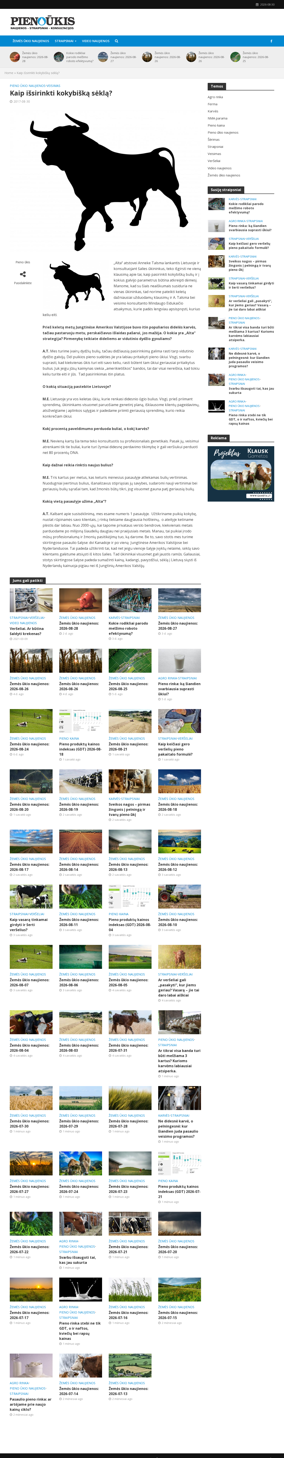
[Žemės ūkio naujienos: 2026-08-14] (80, 841)
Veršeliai (37, 618)
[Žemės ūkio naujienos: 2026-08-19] (80, 780)
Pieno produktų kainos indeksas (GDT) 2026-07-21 (179, 1191)
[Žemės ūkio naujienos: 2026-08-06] (80, 956)
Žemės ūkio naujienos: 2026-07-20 (178, 1249)
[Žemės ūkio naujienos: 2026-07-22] (31, 1223)
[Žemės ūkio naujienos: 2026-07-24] (80, 1163)
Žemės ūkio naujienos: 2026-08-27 (123, 57)
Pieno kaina (69, 738)
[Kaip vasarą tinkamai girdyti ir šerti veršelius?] (31, 896)
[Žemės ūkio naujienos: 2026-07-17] (31, 1289)
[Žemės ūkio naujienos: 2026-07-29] (80, 1097)
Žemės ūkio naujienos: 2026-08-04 (29, 1048)
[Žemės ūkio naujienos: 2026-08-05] (130, 956)
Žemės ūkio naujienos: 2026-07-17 (29, 1315)
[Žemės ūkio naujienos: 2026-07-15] (179, 1289)
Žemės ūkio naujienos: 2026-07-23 (128, 1189)
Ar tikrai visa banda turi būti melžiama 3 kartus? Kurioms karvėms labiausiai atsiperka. (179, 1060)
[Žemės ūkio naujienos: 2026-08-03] (80, 1022)
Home (8, 73)
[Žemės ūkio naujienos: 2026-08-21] (130, 720)
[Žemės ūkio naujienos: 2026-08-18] (179, 780)
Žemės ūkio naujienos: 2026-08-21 (128, 747)
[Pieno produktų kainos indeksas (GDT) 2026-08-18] (80, 720)
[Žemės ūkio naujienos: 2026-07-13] (130, 1365)
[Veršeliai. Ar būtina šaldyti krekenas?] (31, 599)
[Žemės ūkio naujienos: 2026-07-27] (31, 1163)
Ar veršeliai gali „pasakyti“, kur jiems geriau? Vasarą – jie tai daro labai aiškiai (178, 987)
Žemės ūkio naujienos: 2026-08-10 (178, 922)
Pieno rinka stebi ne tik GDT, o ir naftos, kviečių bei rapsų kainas (80, 1331)
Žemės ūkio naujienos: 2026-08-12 (178, 867)
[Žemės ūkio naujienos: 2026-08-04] (31, 1022)
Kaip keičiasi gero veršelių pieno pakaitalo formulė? (175, 749)
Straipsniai (64, 41)
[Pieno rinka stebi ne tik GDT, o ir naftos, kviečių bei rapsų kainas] (80, 1289)
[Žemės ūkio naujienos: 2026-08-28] (14, 57)
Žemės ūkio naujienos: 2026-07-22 (29, 1249)
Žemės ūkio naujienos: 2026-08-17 (29, 867)
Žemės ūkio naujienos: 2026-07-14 (79, 1391)
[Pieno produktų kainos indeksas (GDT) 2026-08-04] (130, 896)
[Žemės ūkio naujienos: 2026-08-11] (80, 896)
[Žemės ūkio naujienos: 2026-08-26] (146, 57)
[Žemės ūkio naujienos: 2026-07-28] (130, 1097)
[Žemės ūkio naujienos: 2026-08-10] (179, 896)
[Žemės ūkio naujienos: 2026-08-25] (234, 57)
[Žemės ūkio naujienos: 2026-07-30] (31, 1097)
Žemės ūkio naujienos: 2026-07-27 (29, 1189)
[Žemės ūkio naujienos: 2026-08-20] (31, 780)
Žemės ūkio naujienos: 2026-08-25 (256, 57)
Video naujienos (95, 41)
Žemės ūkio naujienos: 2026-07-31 (128, 1048)
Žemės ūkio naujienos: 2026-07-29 (79, 1124)
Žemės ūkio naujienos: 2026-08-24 (29, 747)
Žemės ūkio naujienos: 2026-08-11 (79, 922)
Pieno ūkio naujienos (27, 86)
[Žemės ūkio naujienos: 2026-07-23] (130, 1163)
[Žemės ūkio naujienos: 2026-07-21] (130, 1223)
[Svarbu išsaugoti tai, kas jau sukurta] (80, 1223)
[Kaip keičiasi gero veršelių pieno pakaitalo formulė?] (179, 720)
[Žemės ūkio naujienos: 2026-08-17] (31, 841)
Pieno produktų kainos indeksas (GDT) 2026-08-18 (80, 749)
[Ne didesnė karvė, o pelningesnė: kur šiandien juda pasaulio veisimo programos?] (179, 1097)
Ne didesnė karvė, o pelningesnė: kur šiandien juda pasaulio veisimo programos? (178, 1129)
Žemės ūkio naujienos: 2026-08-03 (79, 1048)
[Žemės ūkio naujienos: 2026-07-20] (179, 1223)
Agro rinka (167, 678)
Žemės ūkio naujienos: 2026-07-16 (128, 1315)
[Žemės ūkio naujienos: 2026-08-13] (130, 841)
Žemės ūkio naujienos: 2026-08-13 (128, 867)
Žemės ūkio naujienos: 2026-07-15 (178, 1315)
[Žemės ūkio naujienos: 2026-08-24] (31, 720)
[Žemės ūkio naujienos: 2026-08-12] (179, 841)
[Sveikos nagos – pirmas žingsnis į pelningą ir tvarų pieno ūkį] (130, 780)
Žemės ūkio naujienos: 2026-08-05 (128, 982)
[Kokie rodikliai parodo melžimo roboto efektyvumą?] (58, 57)
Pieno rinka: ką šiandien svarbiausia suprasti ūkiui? (179, 688)
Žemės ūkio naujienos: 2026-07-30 (29, 1124)
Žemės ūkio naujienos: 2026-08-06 (79, 982)
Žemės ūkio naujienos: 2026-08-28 (35, 57)
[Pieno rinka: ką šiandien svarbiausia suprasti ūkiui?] (179, 660)
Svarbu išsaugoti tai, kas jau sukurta (77, 1260)
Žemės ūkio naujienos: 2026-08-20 (29, 807)
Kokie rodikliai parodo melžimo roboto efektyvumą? (79, 57)
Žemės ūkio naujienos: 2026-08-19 (79, 807)
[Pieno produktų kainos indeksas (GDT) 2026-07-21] (179, 1163)
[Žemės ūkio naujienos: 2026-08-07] (31, 956)
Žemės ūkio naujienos (31, 41)
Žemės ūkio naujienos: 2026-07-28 (128, 1124)
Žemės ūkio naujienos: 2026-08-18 (178, 807)
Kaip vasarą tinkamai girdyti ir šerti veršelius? (29, 924)
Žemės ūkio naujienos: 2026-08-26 (168, 57)
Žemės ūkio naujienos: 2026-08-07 (29, 982)
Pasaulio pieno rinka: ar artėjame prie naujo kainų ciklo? (30, 1404)
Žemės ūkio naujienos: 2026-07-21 (128, 1249)
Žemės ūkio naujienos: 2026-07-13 (128, 1391)
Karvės (114, 618)
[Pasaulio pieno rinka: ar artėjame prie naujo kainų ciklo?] (31, 1365)
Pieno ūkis (23, 262)
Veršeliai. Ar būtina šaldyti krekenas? (27, 631)
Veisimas (53, 86)
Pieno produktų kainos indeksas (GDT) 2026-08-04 (130, 924)
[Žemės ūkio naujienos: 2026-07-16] (130, 1289)
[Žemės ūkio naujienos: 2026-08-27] (102, 57)
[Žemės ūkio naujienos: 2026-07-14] (80, 1365)
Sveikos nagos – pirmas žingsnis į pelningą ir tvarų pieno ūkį (129, 809)
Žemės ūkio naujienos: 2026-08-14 (79, 867)
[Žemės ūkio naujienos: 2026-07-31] (130, 1022)
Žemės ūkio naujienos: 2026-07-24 (79, 1189)
